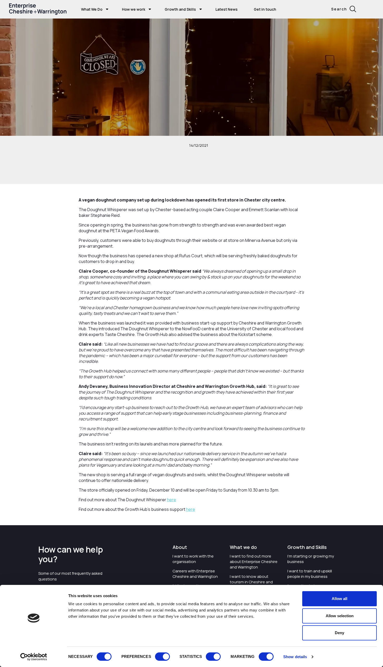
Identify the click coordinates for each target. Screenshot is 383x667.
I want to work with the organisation (193, 558)
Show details (295, 656)
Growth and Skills (180, 9)
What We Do (91, 9)
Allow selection (340, 616)
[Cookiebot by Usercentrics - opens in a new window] (34, 657)
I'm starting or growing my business (310, 558)
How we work (133, 9)
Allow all (339, 598)
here (171, 500)
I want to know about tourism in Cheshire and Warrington (251, 582)
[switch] (162, 656)
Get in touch (265, 9)
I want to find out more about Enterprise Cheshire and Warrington (253, 561)
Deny (339, 633)
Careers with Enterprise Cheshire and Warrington (195, 573)
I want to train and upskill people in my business (309, 573)
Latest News (226, 9)
